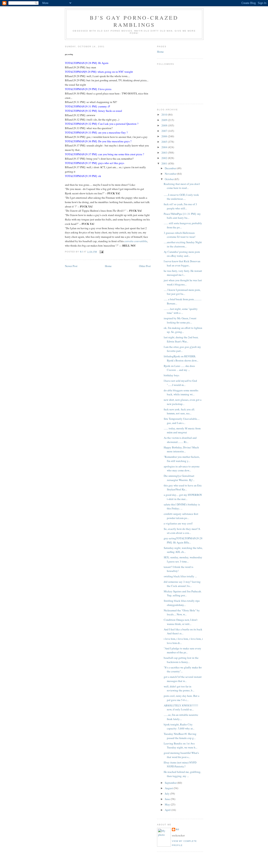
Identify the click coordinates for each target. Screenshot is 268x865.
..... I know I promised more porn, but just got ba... (182, 292)
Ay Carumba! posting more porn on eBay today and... (182, 254)
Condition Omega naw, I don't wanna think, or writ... (180, 622)
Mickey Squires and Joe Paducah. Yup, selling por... (183, 593)
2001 (164, 163)
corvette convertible (135, 241)
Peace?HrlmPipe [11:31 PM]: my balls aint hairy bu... (182, 216)
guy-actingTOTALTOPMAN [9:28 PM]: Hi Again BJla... (183, 540)
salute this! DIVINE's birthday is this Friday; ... (182, 506)
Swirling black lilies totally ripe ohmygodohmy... (182, 603)
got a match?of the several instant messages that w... (183, 679)
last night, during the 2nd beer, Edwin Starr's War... (181, 339)
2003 (164, 152)
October (169, 179)
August (169, 788)
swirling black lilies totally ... (180, 576)
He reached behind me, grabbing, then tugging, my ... (182, 774)
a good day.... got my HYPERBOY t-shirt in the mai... (183, 497)
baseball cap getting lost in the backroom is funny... (181, 660)
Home (108, 266)
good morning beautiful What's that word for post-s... (181, 755)
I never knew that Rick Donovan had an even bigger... (182, 263)
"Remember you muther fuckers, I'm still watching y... (182, 459)
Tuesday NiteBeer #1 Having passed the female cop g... (180, 736)
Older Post (145, 266)
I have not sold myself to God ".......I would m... (180, 383)
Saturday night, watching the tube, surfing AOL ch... (183, 550)
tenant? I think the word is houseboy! (178, 569)
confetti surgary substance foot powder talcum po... (181, 516)
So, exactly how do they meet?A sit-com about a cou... (182, 531)
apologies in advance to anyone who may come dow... (182, 468)
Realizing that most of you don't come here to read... (182, 186)
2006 (164, 136)
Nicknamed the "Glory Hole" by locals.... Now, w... (182, 612)
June (168, 799)
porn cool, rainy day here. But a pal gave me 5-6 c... (181, 698)
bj (177, 829)
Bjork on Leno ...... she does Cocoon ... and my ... (179, 368)
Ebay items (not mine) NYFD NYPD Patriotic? (180, 764)
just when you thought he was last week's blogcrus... (183, 282)
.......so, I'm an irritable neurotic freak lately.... (181, 717)
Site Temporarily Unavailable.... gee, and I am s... (182, 421)
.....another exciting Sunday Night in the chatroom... (183, 244)
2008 (164, 125)
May (168, 804)
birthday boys (171, 375)
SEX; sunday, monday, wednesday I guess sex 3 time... (183, 559)
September (171, 783)
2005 (164, 142)
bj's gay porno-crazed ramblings (134, 21)
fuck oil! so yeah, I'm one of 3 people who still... (180, 206)
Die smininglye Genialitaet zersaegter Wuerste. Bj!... (179, 478)
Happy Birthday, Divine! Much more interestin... (181, 449)
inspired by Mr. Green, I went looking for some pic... (180, 320)
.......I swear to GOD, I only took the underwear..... (181, 197)
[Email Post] (101, 252)
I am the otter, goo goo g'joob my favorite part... (182, 349)
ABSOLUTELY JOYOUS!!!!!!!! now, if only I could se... (181, 707)
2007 (164, 131)
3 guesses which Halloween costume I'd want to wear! (179, 235)
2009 (164, 120)
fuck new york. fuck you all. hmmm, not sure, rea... (179, 411)
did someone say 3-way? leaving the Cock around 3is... (182, 584)
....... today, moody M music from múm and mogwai (182, 430)
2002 (164, 158)
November (171, 174)
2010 (164, 114)
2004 (164, 147)
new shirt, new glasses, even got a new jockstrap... (182, 402)
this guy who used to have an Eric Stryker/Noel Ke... (183, 487)
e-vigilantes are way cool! (178, 523)
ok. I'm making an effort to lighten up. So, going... (183, 330)
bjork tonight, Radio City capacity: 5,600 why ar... (179, 726)
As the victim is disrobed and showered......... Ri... (180, 440)
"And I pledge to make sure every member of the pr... (182, 650)
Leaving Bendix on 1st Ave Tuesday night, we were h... (180, 745)
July (167, 793)
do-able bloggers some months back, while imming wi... (181, 392)
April (168, 810)
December (171, 168)
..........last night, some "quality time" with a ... (181, 311)
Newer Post (71, 266)
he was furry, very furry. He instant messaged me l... (183, 273)
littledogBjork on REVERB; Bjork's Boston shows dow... (181, 358)
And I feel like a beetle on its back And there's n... (183, 631)
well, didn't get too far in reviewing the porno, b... (179, 688)
